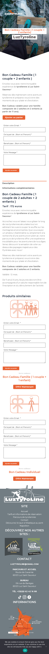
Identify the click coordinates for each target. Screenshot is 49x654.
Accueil (24, 511)
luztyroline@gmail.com (24, 564)
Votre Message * (10, 152)
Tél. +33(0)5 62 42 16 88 (24, 591)
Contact (24, 520)
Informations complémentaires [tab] (18, 188)
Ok (25, 650)
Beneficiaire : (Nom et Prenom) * (17, 143)
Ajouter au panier (14, 117)
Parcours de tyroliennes (24, 517)
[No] (46, 646)
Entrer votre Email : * (12, 125)
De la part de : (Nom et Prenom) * (18, 134)
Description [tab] (8, 183)
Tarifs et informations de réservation (24, 514)
